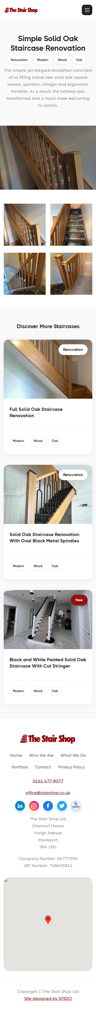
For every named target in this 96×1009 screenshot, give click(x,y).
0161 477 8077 (48, 781)
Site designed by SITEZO (48, 998)
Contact (43, 767)
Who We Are (41, 755)
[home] (21, 10)
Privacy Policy (71, 767)
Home (16, 755)
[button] (87, 10)
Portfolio (20, 767)
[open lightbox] (25, 225)
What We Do (73, 755)
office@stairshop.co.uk (48, 792)
